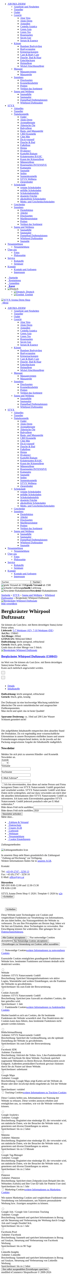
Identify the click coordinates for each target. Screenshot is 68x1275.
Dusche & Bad (27, 142)
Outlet (17, 12)
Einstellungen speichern (25, 1269)
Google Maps (8, 1075)
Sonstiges (18, 77)
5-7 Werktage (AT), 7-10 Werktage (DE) (33, 630)
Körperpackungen (29, 52)
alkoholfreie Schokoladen (33, 198)
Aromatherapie (27, 122)
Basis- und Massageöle (31, 131)
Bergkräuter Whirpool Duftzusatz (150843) (29, 656)
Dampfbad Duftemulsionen (33, 100)
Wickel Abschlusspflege (32, 66)
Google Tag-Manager (12, 1155)
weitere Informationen (44, 1092)
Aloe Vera (25, 18)
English (28, 294)
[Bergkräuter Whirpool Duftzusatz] (19, 600)
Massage (18, 68)
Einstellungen (31, 944)
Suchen (36, 582)
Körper (17, 43)
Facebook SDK (9, 1049)
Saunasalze (25, 97)
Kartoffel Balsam (28, 153)
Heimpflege (26, 63)
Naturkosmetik (21, 114)
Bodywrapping (27, 49)
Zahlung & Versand (18, 822)
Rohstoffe (19, 261)
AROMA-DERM (16, 4)
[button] (14, 289)
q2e (60, 893)
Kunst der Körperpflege (32, 159)
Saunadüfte (25, 94)
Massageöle (26, 74)
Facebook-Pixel (9, 1232)
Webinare (13, 833)
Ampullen (25, 23)
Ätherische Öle (27, 125)
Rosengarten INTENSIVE (33, 165)
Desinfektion (26, 210)
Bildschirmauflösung (11, 1032)
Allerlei (24, 213)
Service (11, 258)
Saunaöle (24, 170)
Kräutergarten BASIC (31, 156)
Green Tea (25, 32)
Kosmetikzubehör (29, 83)
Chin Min (25, 136)
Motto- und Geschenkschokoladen (37, 201)
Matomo (5, 1135)
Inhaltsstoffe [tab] (14, 688)
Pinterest (5, 1175)
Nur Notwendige (31, 941)
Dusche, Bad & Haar (30, 57)
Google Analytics (10, 1114)
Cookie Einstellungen (19, 839)
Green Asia (25, 29)
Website (5, 972)
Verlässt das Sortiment (31, 88)
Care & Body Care (29, 54)
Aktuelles (18, 108)
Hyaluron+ (25, 150)
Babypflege (26, 128)
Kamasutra (25, 167)
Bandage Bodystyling (31, 46)
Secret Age (25, 37)
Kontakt (12, 266)
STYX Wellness (28, 179)
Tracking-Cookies (13, 1092)
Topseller (18, 9)
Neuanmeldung (15, 244)
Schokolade (20, 184)
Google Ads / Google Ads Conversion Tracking (25, 1211)
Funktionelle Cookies (15, 1007)
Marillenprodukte (28, 218)
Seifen (23, 173)
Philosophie (20, 255)
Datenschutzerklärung (12, 931)
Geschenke (19, 204)
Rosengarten (26, 35)
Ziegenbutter (26, 182)
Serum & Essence (29, 40)
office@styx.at (16, 877)
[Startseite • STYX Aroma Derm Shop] (15, 300)
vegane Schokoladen (30, 187)
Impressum (19, 272)
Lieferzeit (13, 830)
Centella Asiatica (28, 26)
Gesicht (18, 15)
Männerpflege (27, 162)
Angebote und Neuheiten (26, 6)
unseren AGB (44, 861)
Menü (5, 302)
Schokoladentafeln (29, 193)
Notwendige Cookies (15, 950)
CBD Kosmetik (28, 133)
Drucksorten (26, 80)
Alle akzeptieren (14, 937)
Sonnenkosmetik (28, 176)
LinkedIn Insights (10, 1252)
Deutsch (29, 291)
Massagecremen (28, 71)
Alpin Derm (26, 20)
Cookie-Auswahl (9, 992)
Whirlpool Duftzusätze (31, 102)
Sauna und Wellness (24, 91)
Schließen (10, 909)
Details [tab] (11, 686)
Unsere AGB (15, 828)
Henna (23, 148)
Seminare (18, 263)
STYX (11, 105)
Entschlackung (27, 60)
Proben (23, 85)
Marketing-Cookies (14, 1189)
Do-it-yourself (27, 139)
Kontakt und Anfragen (25, 269)
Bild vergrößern (9, 603)
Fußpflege (25, 145)
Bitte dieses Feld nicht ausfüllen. (17, 807)
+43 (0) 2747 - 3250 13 (17, 871)
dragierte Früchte (28, 196)
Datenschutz (14, 825)
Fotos (16, 252)
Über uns (12, 249)
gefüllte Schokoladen (30, 190)
